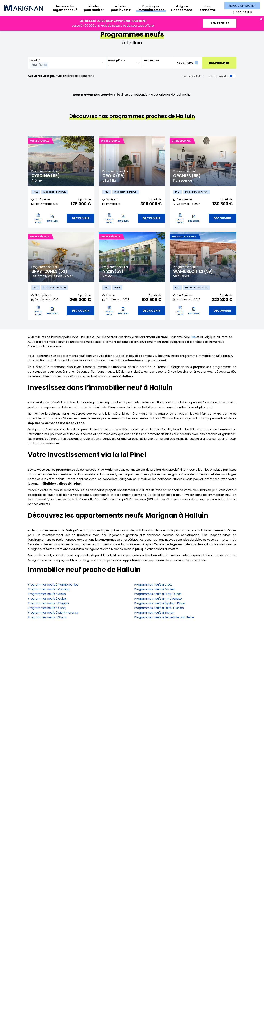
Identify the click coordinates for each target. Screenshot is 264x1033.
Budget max (151, 60)
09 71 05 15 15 (244, 12)
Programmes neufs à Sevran (154, 612)
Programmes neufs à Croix (153, 584)
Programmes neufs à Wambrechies (53, 584)
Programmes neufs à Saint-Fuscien (159, 608)
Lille (193, 337)
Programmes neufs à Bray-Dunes (157, 594)
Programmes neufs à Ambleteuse (158, 598)
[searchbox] (50, 65)
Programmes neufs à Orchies (154, 589)
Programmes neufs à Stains (47, 617)
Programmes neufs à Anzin (47, 594)
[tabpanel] (61, 161)
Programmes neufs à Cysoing (48, 589)
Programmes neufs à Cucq (47, 608)
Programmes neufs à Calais (47, 598)
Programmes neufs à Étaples (48, 603)
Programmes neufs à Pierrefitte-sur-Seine (164, 617)
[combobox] (67, 63)
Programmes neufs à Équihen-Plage (159, 603)
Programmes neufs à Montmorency (53, 612)
